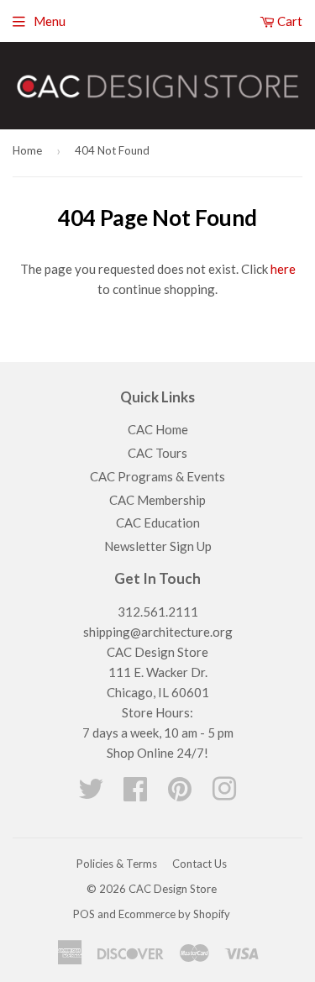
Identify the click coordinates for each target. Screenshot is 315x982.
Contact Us (199, 863)
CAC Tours (157, 452)
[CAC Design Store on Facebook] (135, 793)
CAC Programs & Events (157, 476)
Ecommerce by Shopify (174, 914)
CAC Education (158, 522)
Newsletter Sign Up (158, 546)
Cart (288, 21)
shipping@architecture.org (158, 631)
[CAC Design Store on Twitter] (90, 793)
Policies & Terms (116, 863)
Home (27, 150)
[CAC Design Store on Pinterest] (179, 793)
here (283, 268)
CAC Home (158, 429)
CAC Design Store (173, 888)
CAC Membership (157, 499)
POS (84, 914)
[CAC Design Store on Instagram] (224, 793)
